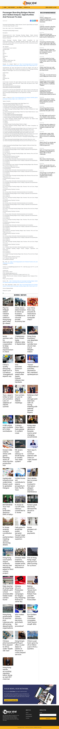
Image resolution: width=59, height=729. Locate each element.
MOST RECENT (11, 7)
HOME (5, 7)
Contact (27, 718)
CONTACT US (27, 7)
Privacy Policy (29, 714)
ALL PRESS (19, 7)
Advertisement (29, 716)
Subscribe (48, 718)
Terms (27, 712)
